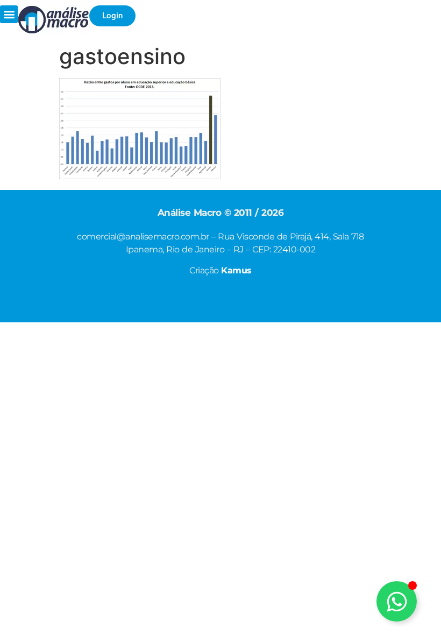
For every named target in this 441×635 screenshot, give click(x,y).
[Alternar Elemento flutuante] (396, 601)
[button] (9, 14)
